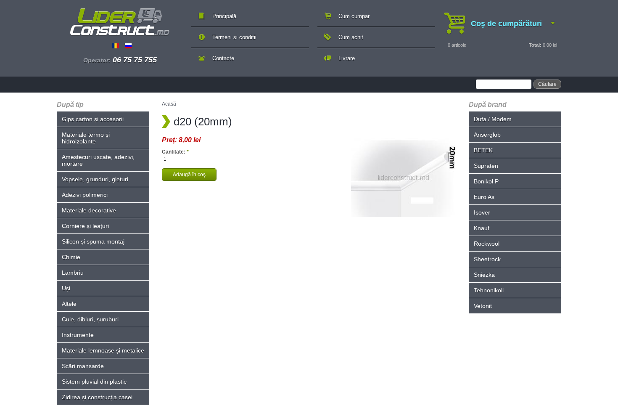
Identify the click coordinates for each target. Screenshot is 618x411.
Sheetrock (487, 259)
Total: (535, 45)
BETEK (483, 150)
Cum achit (350, 37)
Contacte (223, 58)
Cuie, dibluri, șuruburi (90, 319)
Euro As (484, 197)
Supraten (486, 165)
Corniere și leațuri (85, 226)
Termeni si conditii (234, 37)
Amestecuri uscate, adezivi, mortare (98, 160)
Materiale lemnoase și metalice (103, 350)
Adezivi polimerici (85, 194)
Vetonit (483, 305)
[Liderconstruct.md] (120, 22)
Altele (69, 303)
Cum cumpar (354, 16)
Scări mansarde (83, 366)
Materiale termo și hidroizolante (86, 138)
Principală (224, 16)
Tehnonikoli (489, 290)
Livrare (346, 58)
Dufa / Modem (493, 119)
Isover (482, 212)
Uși (66, 288)
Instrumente (78, 334)
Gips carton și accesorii (93, 119)
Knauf (481, 228)
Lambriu (73, 272)
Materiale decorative (89, 210)
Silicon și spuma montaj (93, 241)
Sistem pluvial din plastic (94, 381)
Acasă (169, 104)
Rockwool (486, 243)
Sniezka (484, 274)
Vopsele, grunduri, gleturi (95, 179)
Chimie (71, 257)
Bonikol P (486, 181)
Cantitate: (175, 152)
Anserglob (487, 134)
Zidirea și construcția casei (97, 397)
